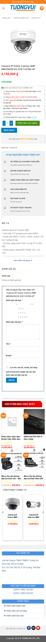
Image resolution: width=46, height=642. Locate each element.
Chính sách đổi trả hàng (16, 611)
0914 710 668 (26, 139)
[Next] (43, 517)
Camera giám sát (21, 18)
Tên (8, 344)
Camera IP (36, 18)
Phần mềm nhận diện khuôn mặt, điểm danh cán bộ (11, 438)
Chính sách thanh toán (15, 606)
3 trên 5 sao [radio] (12, 308)
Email (9, 356)
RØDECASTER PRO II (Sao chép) (33, 438)
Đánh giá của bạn (14, 300)
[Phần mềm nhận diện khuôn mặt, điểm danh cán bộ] (11, 421)
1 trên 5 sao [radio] (10, 304)
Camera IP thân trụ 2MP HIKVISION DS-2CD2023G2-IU (33, 516)
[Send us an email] (33, 628)
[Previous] (3, 517)
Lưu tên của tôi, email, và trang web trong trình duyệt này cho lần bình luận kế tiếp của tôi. (21, 371)
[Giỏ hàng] (42, 8)
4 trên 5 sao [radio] (12, 313)
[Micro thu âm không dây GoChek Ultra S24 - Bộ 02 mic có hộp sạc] (34, 461)
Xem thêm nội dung (22, 260)
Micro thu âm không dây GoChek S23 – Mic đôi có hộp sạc (11, 477)
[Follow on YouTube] (38, 628)
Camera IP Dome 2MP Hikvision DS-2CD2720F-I (12, 516)
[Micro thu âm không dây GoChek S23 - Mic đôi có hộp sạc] (11, 461)
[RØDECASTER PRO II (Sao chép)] (34, 421)
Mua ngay (9, 130)
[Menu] (3, 8)
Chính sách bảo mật (15, 615)
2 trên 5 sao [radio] (24, 304)
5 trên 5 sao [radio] (12, 317)
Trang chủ (6, 18)
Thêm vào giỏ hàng (27, 123)
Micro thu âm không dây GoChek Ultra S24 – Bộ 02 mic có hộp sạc (34, 477)
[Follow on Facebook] (29, 628)
